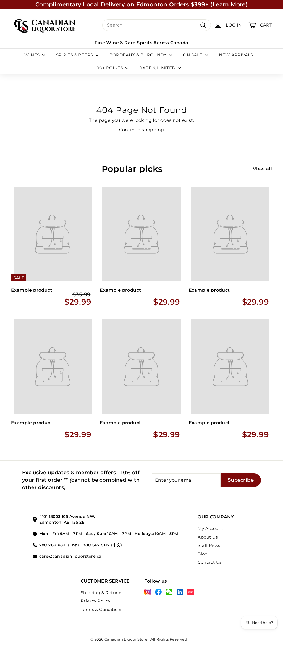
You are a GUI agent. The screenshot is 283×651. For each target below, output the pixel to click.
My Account (210, 528)
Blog (203, 554)
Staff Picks (209, 545)
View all (262, 169)
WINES (32, 54)
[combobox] (156, 25)
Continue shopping (141, 129)
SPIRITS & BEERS (75, 54)
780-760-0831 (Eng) (59, 544)
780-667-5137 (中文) (102, 544)
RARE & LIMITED (158, 67)
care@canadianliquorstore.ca (70, 556)
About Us (208, 537)
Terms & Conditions (101, 609)
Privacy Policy (96, 600)
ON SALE (193, 54)
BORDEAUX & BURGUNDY (138, 54)
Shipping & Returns (101, 592)
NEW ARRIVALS (236, 54)
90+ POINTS (110, 67)
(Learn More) (229, 4)
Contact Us (209, 562)
